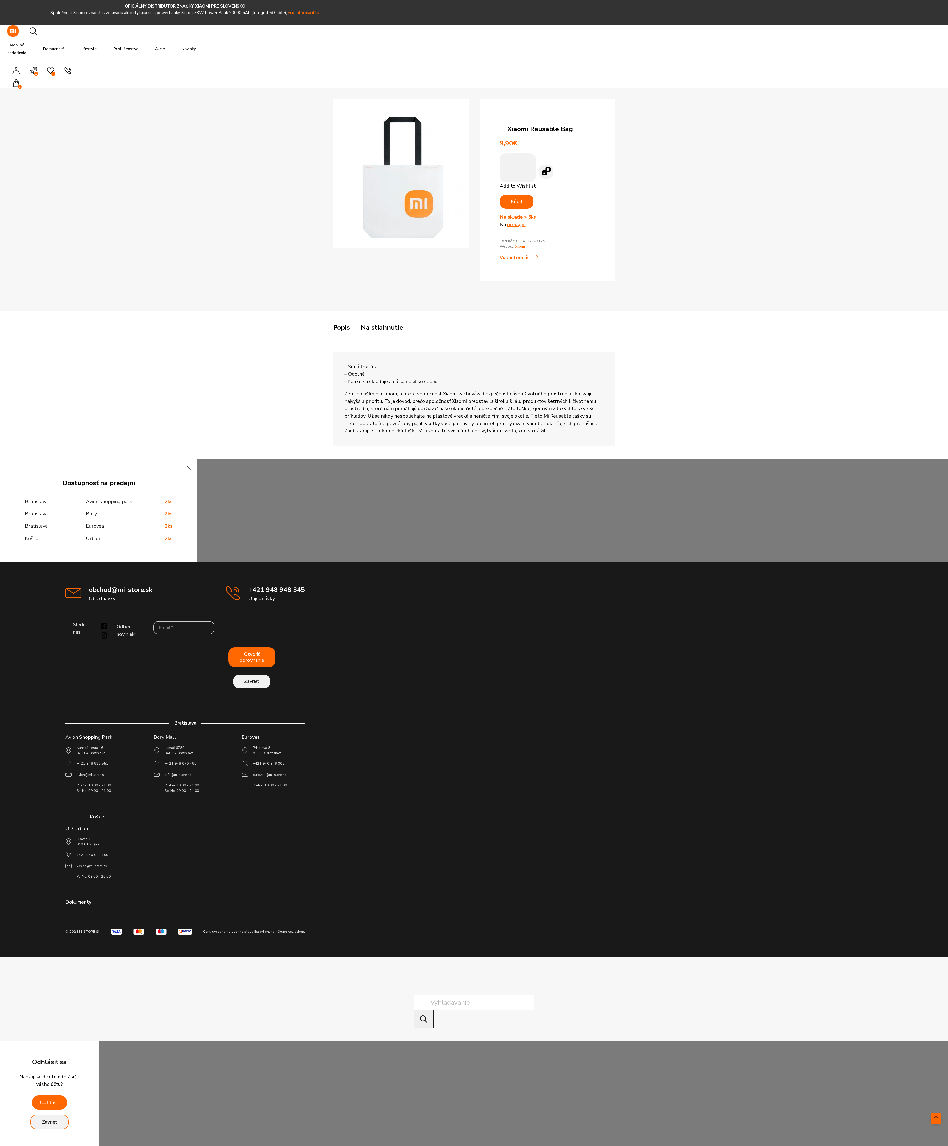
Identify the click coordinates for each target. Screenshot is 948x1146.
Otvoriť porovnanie (251, 657)
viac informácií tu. (304, 13)
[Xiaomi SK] (13, 31)
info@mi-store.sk (178, 774)
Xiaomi (520, 246)
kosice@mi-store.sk (92, 866)
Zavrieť (251, 681)
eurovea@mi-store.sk (269, 774)
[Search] (424, 1019)
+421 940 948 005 (269, 763)
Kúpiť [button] (516, 201)
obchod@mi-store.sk (120, 589)
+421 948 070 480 (181, 763)
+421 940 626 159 (92, 855)
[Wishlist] (50, 73)
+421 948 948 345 (276, 589)
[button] (17, 83)
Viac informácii (515, 257)
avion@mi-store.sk (91, 774)
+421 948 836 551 (92, 763)
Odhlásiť (49, 1102)
